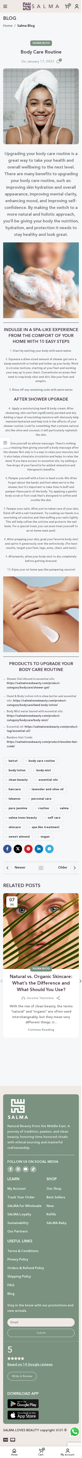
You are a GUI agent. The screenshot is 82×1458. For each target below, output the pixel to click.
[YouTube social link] (25, 1169)
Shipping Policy (19, 1276)
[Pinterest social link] (28, 849)
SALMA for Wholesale (24, 1206)
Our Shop (53, 1189)
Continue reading (41, 1030)
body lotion (17, 770)
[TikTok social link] (33, 1169)
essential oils (48, 780)
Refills (51, 1214)
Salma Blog (26, 26)
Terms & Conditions (22, 1251)
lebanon (14, 798)
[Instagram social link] (18, 1169)
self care (54, 817)
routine (43, 808)
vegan (45, 836)
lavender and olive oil (47, 789)
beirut (13, 761)
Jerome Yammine (40, 998)
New (50, 1206)
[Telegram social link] (49, 849)
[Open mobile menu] (5, 6)
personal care (41, 798)
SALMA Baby (56, 1223)
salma (64, 808)
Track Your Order (21, 1197)
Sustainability (17, 1223)
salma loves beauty (23, 817)
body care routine (42, 761)
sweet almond (19, 836)
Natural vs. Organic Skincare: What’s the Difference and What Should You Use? (41, 983)
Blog (11, 1294)
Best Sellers (55, 1197)
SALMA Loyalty (19, 1214)
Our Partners (17, 1231)
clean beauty (18, 780)
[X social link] (18, 849)
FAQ (11, 1285)
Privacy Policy (17, 1259)
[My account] (77, 6)
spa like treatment (46, 827)
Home (8, 26)
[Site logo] (41, 6)
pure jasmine (18, 808)
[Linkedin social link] (39, 849)
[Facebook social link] (7, 849)
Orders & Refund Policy (25, 1268)
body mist (43, 770)
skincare (15, 827)
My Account (16, 1189)
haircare (15, 789)
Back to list (41, 868)
